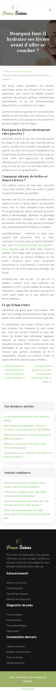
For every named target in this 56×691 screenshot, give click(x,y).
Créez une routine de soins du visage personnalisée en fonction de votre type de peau (27, 514)
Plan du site (28, 689)
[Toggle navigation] (50, 10)
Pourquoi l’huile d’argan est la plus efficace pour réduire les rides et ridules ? (41, 374)
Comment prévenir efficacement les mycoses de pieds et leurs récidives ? (15, 372)
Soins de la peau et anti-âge (19, 72)
